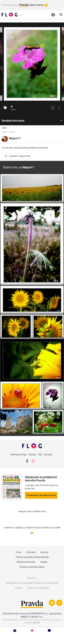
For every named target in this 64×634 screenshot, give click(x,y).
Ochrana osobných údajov (32, 566)
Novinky (32, 454)
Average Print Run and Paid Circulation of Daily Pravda (32, 583)
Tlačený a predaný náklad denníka (32, 557)
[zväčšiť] (52, 107)
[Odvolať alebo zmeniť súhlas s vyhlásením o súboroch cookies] (52, 603)
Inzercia (44, 552)
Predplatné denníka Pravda (41, 495)
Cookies (19, 587)
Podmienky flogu (18, 454)
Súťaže (43, 561)
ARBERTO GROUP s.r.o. (32, 617)
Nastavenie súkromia (38, 587)
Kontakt (48, 454)
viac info (36, 622)
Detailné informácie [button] (13, 120)
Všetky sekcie (37, 5)
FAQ (40, 454)
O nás (19, 552)
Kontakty (31, 552)
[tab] (32, 119)
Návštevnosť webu (26, 561)
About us (32, 578)
